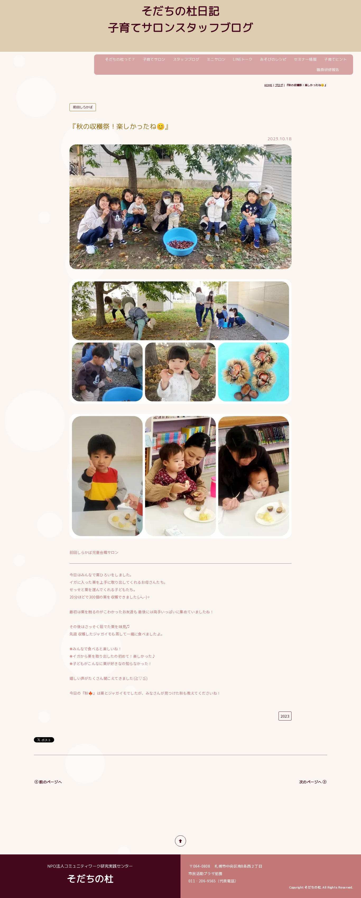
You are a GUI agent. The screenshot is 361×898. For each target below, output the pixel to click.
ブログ (279, 85)
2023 (285, 716)
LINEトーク (243, 59)
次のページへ (310, 781)
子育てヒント (335, 59)
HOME (268, 85)
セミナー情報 (305, 59)
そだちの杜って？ (120, 59)
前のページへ (50, 781)
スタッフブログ (186, 59)
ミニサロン (216, 59)
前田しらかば (82, 107)
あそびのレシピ (273, 59)
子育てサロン (154, 59)
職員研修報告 (328, 69)
